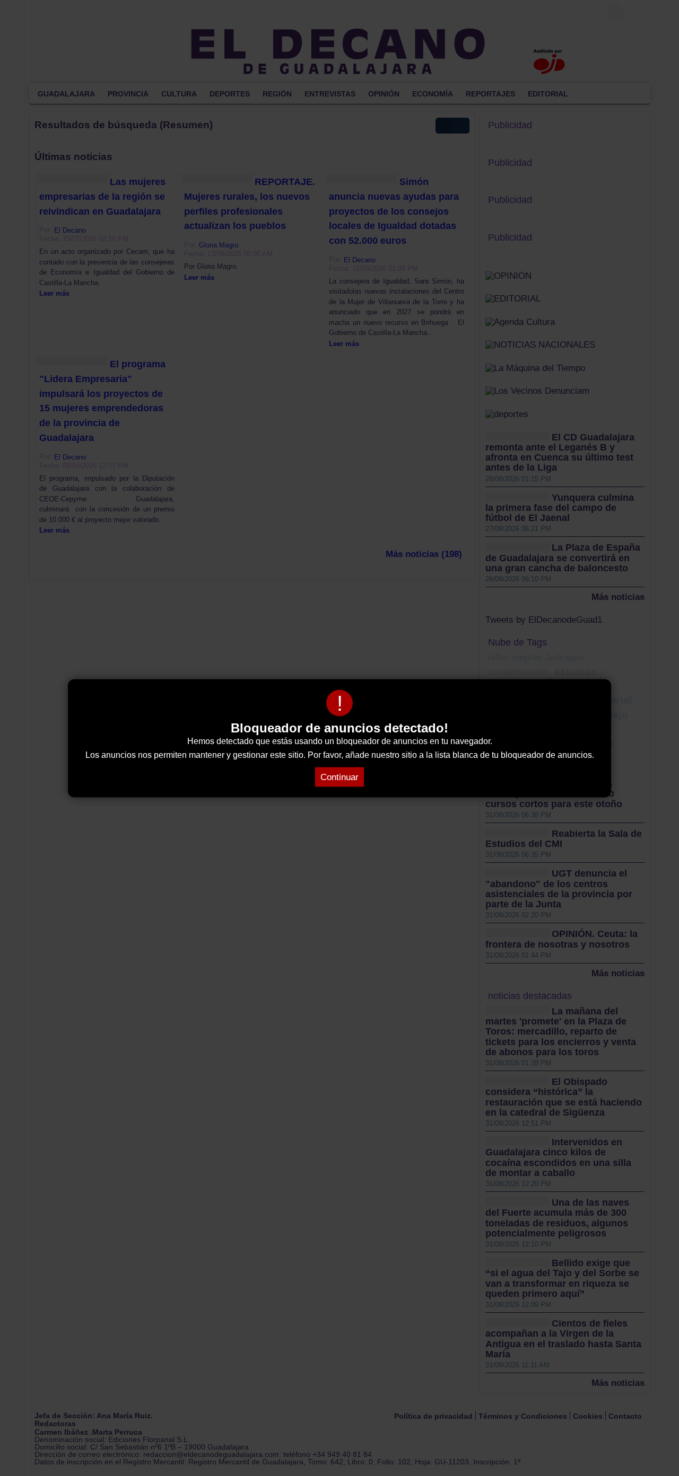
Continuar (339, 777)
